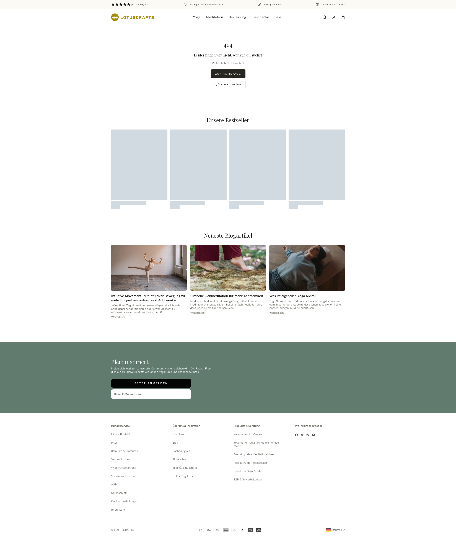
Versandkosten (120, 459)
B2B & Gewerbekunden (248, 479)
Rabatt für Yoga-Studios (248, 471)
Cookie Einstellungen (124, 501)
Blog (175, 442)
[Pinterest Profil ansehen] (307, 434)
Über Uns (178, 434)
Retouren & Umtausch (124, 451)
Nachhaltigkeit (181, 451)
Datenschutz (119, 493)
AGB (114, 484)
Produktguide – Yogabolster (250, 463)
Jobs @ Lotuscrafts (184, 468)
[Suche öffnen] (324, 17)
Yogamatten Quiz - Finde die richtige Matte (256, 444)
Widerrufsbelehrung (123, 468)
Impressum (118, 509)
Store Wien (179, 459)
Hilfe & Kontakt (120, 434)
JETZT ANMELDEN (151, 383)
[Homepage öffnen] (132, 17)
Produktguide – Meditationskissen (254, 454)
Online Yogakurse (183, 476)
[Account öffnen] (333, 17)
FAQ (114, 442)
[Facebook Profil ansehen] (296, 434)
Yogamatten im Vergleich (249, 434)
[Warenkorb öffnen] (343, 17)
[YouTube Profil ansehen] (313, 434)
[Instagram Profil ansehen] (302, 434)
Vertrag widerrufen (123, 476)
